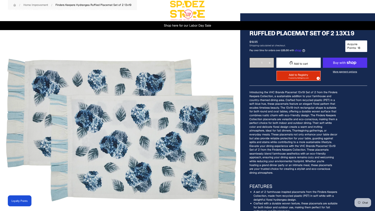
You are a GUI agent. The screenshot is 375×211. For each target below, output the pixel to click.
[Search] (346, 10)
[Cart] (363, 10)
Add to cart (300, 63)
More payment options (345, 71)
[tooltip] (318, 78)
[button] (298, 76)
